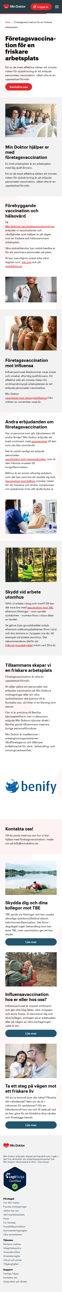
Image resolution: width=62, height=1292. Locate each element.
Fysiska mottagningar (15, 1206)
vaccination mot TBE (40, 607)
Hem (8, 22)
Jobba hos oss (11, 1210)
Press (6, 1218)
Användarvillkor (11, 1252)
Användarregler (11, 1256)
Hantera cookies (12, 1244)
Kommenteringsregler (15, 1230)
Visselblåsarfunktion (14, 1226)
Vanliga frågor (11, 1273)
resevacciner (39, 441)
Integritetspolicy (12, 1248)
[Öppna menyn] (57, 7)
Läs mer (31, 942)
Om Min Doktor (11, 1202)
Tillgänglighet (11, 1264)
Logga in (42, 6)
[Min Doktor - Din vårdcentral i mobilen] (14, 1148)
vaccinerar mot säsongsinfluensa (26, 397)
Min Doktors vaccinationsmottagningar (30, 226)
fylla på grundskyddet (19, 645)
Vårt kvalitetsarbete (14, 1214)
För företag (9, 1222)
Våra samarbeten (12, 1234)
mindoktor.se (13, 266)
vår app (26, 262)
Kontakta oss (19, 87)
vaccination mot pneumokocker (25, 459)
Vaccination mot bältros (20, 480)
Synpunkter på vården (15, 1281)
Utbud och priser (12, 1260)
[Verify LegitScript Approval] (14, 1179)
